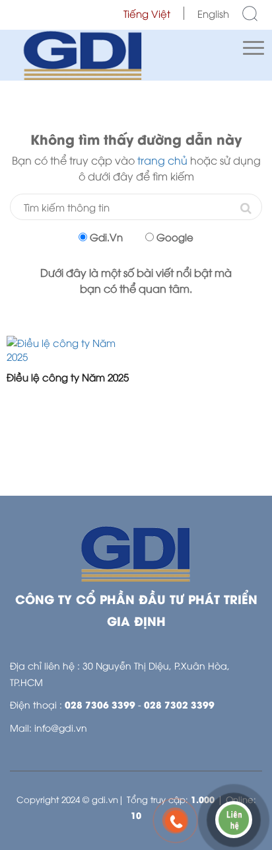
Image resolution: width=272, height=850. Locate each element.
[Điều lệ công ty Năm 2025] (68, 350)
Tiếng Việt (146, 13)
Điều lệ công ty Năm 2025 (68, 376)
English (213, 13)
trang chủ (162, 160)
